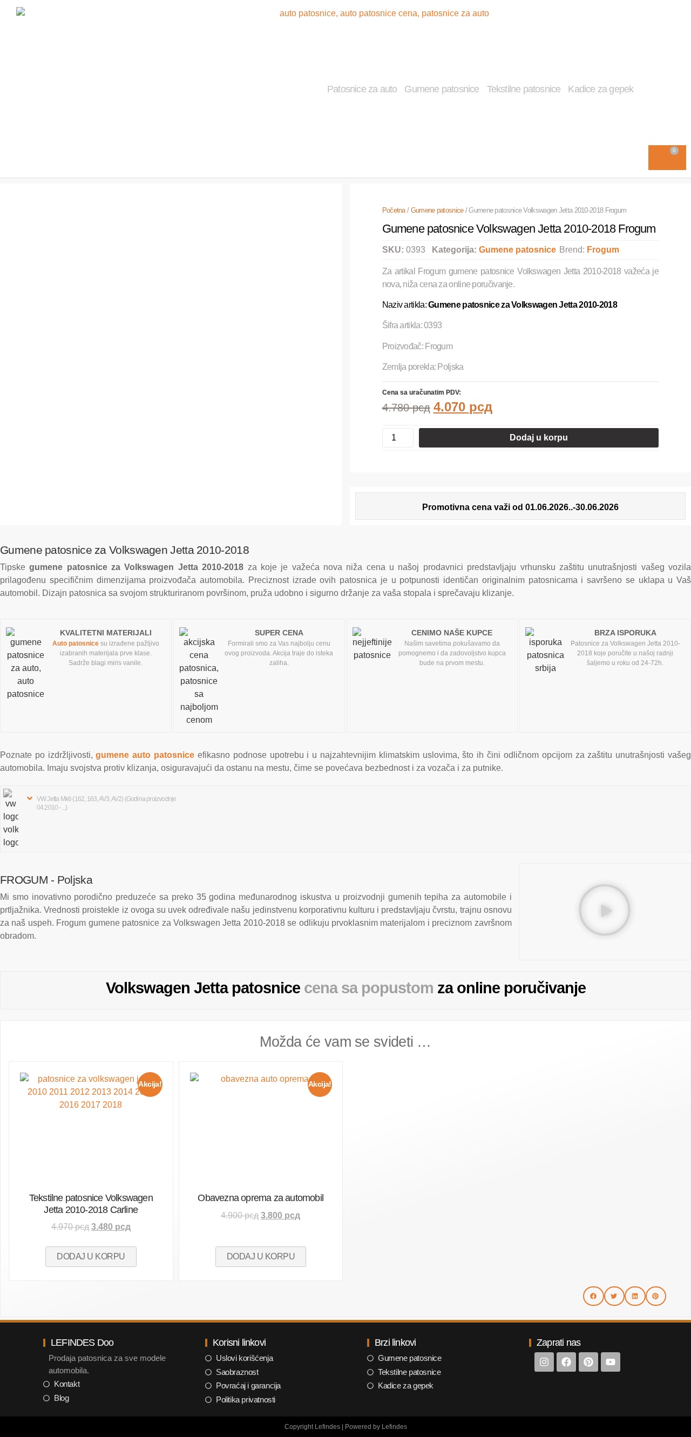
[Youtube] (610, 1362)
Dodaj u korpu (539, 437)
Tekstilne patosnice (524, 89)
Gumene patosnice (441, 89)
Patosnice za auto (362, 89)
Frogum (603, 249)
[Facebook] (566, 1362)
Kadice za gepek (600, 89)
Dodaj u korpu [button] (91, 1256)
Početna (393, 210)
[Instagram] (544, 1362)
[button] (104, 803)
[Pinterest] (588, 1362)
